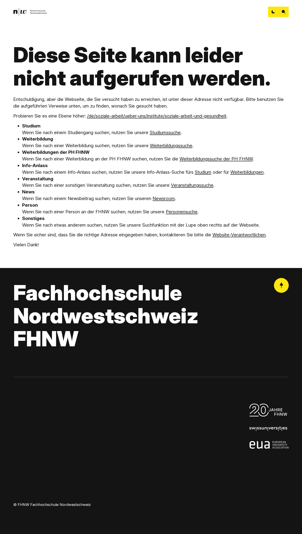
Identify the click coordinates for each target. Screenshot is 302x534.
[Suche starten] (283, 12)
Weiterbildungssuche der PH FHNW (216, 159)
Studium (203, 172)
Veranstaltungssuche (192, 185)
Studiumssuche (165, 132)
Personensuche (181, 211)
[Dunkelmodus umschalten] (273, 12)
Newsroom (164, 198)
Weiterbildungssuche (171, 145)
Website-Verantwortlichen (239, 234)
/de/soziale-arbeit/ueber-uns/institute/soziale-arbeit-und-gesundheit (156, 116)
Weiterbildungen (247, 172)
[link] (30, 12)
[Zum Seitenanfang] (281, 285)
